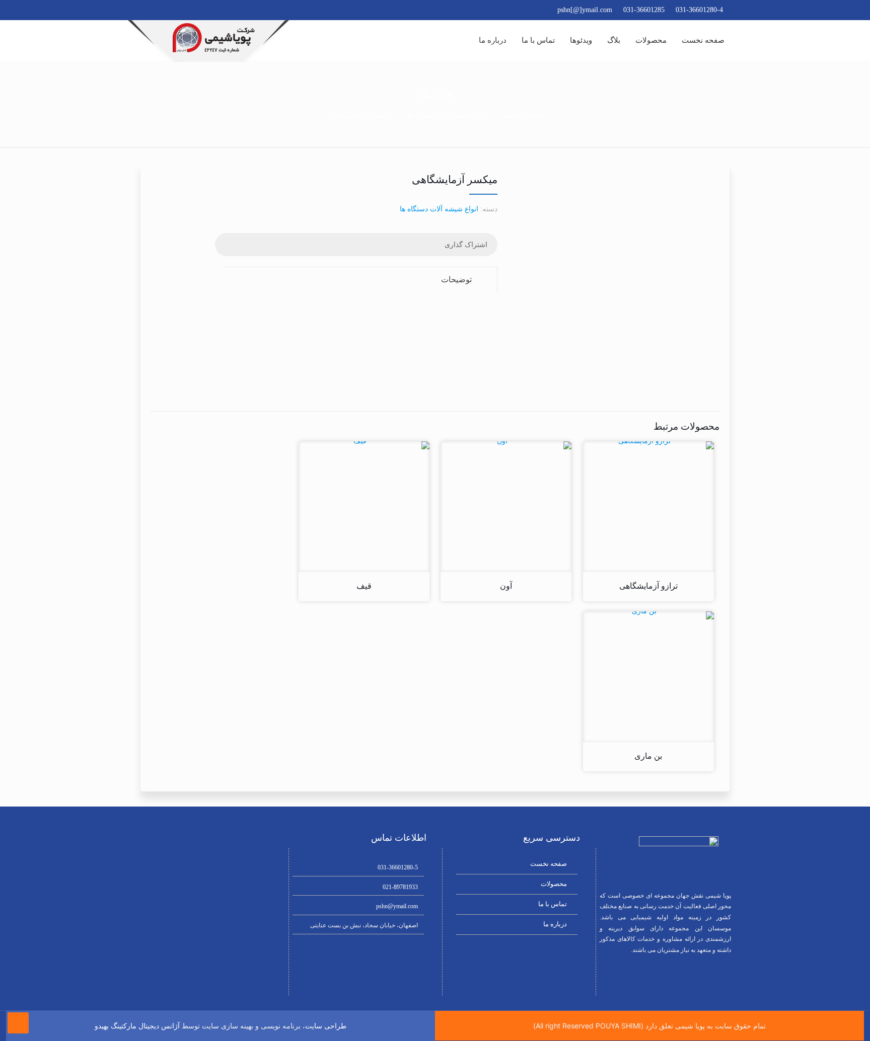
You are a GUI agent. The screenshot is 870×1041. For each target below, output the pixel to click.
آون (506, 586)
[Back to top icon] (18, 1022)
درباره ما (555, 924)
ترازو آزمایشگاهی (648, 586)
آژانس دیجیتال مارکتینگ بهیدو (137, 1026)
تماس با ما (552, 904)
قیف (364, 586)
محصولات (554, 884)
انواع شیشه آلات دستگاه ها (446, 115)
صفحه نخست (523, 115)
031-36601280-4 (699, 10)
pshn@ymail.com (397, 906)
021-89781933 (400, 887)
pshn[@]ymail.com (584, 10)
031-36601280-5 (398, 867)
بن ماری (648, 756)
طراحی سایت (325, 1026)
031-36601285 (644, 10)
